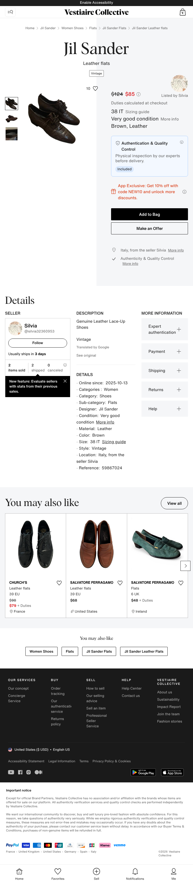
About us (164, 692)
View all (174, 503)
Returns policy (57, 721)
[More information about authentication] (182, 142)
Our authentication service (63, 706)
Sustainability (168, 699)
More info (170, 119)
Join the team (168, 714)
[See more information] (184, 192)
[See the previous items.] (8, 566)
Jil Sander (48, 28)
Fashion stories (169, 721)
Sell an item (96, 708)
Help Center (131, 688)
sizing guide (137, 112)
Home (29, 28)
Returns (156, 390)
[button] (182, 12)
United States (52, 852)
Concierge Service (16, 698)
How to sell (95, 688)
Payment (157, 351)
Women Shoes (72, 28)
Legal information (61, 761)
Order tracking (58, 691)
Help (153, 409)
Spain (83, 852)
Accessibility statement (26, 761)
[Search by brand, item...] (10, 12)
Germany (70, 852)
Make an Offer (149, 228)
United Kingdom (29, 852)
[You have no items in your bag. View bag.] (182, 12)
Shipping (157, 370)
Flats (93, 28)
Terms (83, 761)
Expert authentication (162, 329)
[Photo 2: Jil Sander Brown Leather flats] (11, 118)
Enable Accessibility (96, 2)
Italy (93, 852)
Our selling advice (95, 698)
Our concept (18, 688)
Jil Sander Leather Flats (143, 651)
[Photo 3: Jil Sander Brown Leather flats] (11, 133)
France (10, 852)
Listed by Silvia (174, 95)
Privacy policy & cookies (111, 761)
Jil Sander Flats (114, 28)
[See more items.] (185, 566)
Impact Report (169, 706)
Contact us (131, 695)
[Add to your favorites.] (59, 583)
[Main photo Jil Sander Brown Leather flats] (11, 103)
